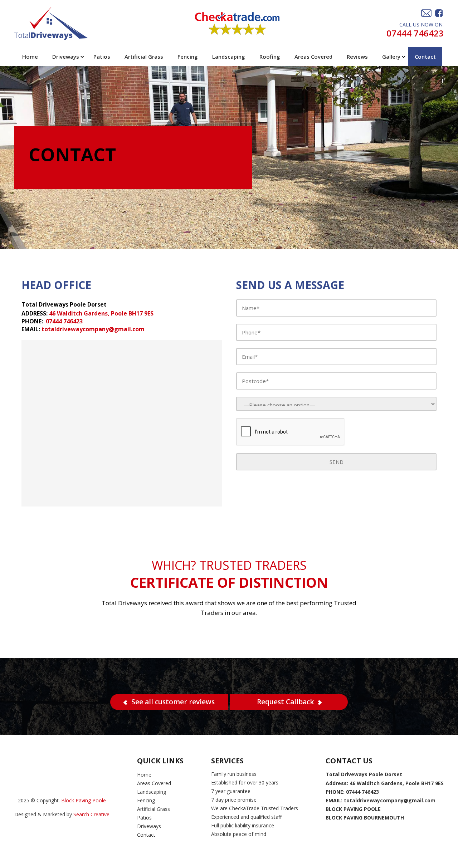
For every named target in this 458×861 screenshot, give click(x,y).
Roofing (269, 56)
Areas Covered (313, 56)
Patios (101, 56)
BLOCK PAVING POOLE (353, 809)
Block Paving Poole (83, 800)
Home (30, 56)
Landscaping (228, 56)
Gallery (391, 56)
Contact (425, 56)
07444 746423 (415, 33)
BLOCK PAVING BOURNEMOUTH (365, 817)
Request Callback (285, 701)
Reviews (357, 56)
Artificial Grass (144, 56)
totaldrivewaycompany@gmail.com (93, 329)
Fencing (187, 56)
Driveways (65, 56)
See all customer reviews (173, 701)
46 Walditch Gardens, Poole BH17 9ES (101, 313)
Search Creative (91, 814)
